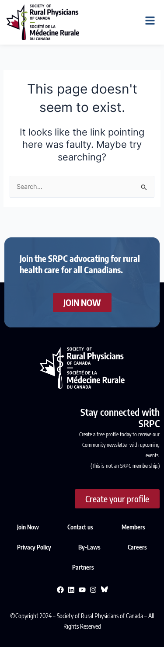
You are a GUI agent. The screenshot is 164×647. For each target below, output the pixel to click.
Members (133, 527)
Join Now (28, 527)
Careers (137, 547)
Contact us (80, 527)
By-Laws (90, 547)
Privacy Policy (34, 547)
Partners (83, 567)
